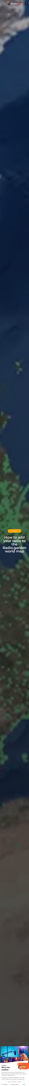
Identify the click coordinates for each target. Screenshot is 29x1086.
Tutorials (14, 531)
